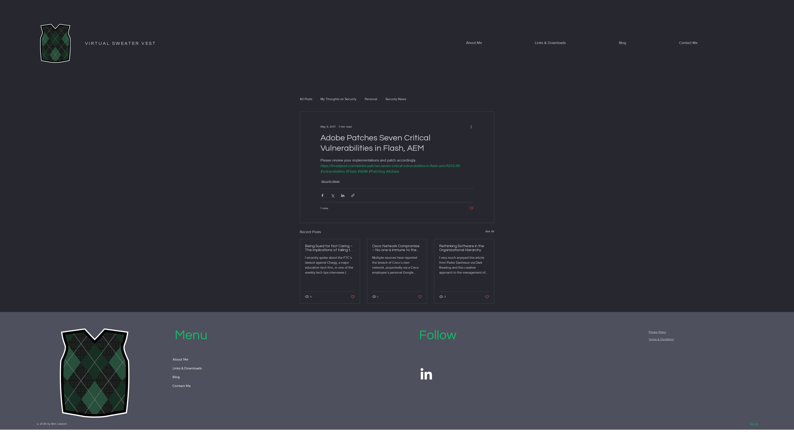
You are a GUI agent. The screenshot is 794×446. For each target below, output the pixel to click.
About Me (180, 359)
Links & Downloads (187, 368)
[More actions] (471, 126)
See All (489, 231)
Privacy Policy (657, 332)
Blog (176, 377)
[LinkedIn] (426, 375)
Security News (395, 99)
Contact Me (181, 386)
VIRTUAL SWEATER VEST (120, 43)
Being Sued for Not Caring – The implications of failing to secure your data (329, 248)
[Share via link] (353, 195)
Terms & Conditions (661, 339)
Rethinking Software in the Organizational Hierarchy (461, 248)
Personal (371, 99)
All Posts (306, 99)
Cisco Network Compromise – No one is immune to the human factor (396, 248)
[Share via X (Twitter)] (333, 195)
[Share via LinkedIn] (343, 195)
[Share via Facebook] (322, 195)
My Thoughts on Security (338, 99)
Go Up (754, 423)
